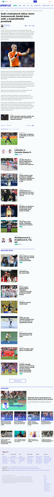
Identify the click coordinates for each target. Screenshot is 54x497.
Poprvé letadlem (38, 457)
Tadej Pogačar (13, 460)
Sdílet (31, 25)
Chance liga (21, 456)
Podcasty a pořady (46, 5)
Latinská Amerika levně (39, 461)
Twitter (45, 480)
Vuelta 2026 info (13, 456)
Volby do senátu (4, 461)
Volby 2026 (4, 456)
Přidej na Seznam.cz (47, 483)
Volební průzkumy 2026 (6, 457)
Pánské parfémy (47, 470)
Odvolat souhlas (46, 489)
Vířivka (40, 468)
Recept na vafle (29, 461)
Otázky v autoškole (47, 461)
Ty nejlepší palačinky (30, 456)
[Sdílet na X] (34, 125)
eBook (27, 25)
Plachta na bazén (12, 468)
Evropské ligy (21, 132)
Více (52, 5)
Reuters (23, 476)
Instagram (45, 479)
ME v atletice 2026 (22, 460)
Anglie (11, 114)
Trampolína (17, 468)
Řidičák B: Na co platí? (47, 460)
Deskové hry (33, 470)
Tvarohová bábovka (30, 460)
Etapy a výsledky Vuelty (14, 457)
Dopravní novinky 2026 (47, 459)
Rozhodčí (17, 129)
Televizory (37, 470)
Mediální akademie (47, 488)
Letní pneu (29, 470)
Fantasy (15, 5)
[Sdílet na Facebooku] (32, 125)
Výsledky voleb (4, 459)
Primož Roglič (13, 461)
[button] (18, 54)
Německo (21, 285)
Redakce (45, 475)
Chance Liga (21, 220)
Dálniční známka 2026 (47, 457)
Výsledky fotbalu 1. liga (22, 457)
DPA (21, 476)
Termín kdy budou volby (6, 460)
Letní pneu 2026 (46, 456)
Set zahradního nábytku (30, 468)
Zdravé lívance (29, 459)
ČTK (19, 476)
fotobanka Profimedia (28, 476)
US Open (16, 148)
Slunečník (20, 468)
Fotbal (20, 5)
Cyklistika (21, 158)
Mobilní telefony (12, 470)
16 (34, 25)
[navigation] (1, 1)
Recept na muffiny (30, 457)
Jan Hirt (12, 459)
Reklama (45, 481)
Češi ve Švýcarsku (38, 460)
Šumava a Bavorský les (39, 459)
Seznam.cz (50, 1)
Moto (32, 5)
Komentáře (4, 388)
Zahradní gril (36, 468)
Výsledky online (37, 5)
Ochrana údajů (46, 485)
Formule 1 (20, 461)
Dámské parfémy (24, 470)
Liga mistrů (21, 189)
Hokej (24, 5)
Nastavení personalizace (47, 490)
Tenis (28, 5)
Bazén (8, 468)
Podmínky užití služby (47, 484)
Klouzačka (24, 468)
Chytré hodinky (41, 470)
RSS (44, 476)
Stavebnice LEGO (18, 470)
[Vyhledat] (35, 1)
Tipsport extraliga (21, 459)
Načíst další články (17, 380)
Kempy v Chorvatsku (39, 456)
